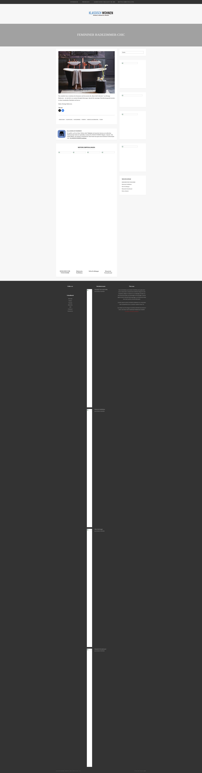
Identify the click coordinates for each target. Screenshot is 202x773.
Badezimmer (77, 119)
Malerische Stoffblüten (127, 184)
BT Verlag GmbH (142, 770)
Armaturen (62, 119)
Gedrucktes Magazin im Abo (104, 2)
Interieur (74, 2)
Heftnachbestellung (126, 2)
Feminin (84, 119)
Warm (101, 119)
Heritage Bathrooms (92, 119)
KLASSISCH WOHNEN (100, 291)
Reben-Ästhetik (125, 191)
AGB (70, 307)
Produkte (86, 2)
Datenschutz (70, 311)
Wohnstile (70, 298)
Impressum (70, 309)
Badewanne (69, 119)
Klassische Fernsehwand (127, 188)
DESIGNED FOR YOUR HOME (128, 182)
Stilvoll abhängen (125, 186)
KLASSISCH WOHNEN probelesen (78, 138)
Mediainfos (70, 305)
